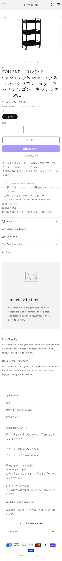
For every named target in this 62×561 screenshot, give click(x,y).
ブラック (9, 116)
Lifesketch (27, 556)
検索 (8, 403)
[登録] (52, 531)
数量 (4, 123)
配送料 (11, 106)
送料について (12, 416)
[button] (3, 4)
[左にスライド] (24, 62)
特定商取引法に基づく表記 (19, 410)
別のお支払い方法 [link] (31, 156)
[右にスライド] (37, 62)
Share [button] (8, 252)
